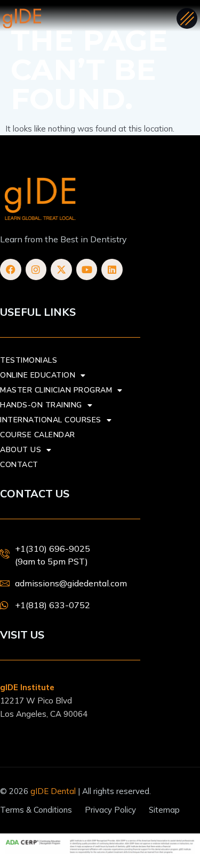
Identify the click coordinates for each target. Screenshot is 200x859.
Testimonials (28, 360)
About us (20, 450)
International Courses (50, 420)
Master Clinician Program (56, 390)
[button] (187, 18)
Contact (19, 465)
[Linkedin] (112, 269)
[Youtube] (87, 269)
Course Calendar (37, 435)
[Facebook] (10, 269)
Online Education (37, 375)
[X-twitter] (61, 269)
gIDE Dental (53, 791)
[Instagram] (36, 269)
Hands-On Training (41, 405)
